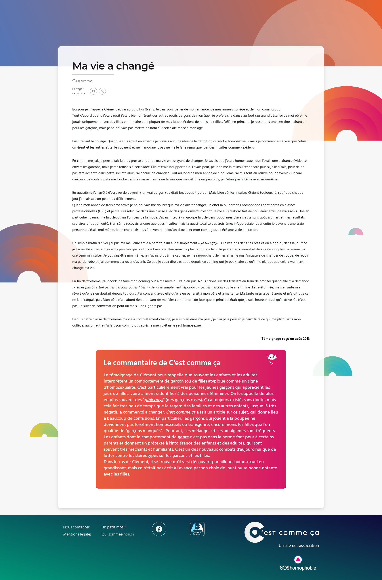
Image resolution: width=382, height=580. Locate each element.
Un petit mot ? (113, 527)
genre (183, 437)
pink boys (153, 400)
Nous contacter (76, 527)
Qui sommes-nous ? (117, 534)
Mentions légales (77, 534)
